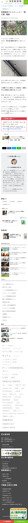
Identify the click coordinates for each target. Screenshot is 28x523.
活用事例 (4, 314)
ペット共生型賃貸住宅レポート (10, 290)
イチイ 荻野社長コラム (8, 284)
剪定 (13, 377)
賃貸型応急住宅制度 (19, 405)
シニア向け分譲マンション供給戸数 (10, 359)
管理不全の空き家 (7, 396)
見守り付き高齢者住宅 (8, 402)
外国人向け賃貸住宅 (12, 381)
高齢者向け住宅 (9, 424)
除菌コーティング (18, 410)
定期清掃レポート (6, 9)
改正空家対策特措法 (7, 391)
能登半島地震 (6, 400)
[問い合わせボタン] (26, 2)
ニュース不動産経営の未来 (9, 296)
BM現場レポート (11, 345)
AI (4, 345)
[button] (24, 148)
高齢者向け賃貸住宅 (9, 427)
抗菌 (17, 388)
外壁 (4, 385)
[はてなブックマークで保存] (14, 148)
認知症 (18, 402)
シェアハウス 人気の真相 (8, 308)
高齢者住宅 (8, 420)
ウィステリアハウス (18, 348)
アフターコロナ (6, 348)
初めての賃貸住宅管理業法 (9, 311)
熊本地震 (4, 394)
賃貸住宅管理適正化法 (7, 405)
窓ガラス (22, 394)
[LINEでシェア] (19, 148)
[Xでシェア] (4, 148)
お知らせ (4, 320)
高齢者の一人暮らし (8, 416)
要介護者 (16, 399)
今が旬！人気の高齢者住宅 (9, 305)
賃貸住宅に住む (6, 302)
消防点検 (18, 391)
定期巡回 (5, 201)
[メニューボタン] (2, 2)
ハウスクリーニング (7, 364)
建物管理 (20, 201)
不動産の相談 (15, 374)
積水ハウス (13, 394)
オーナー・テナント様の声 (9, 293)
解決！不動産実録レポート (9, 299)
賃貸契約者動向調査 (7, 408)
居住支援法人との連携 (7, 388)
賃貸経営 (17, 408)
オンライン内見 (19, 351)
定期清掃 (12, 201)
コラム (7, 355)
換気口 (23, 388)
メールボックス (6, 374)
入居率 (6, 377)
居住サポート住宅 (6, 287)
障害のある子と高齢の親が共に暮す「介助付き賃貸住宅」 (14, 413)
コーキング (17, 356)
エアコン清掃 (7, 351)
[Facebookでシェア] (9, 148)
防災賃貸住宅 (6, 410)
